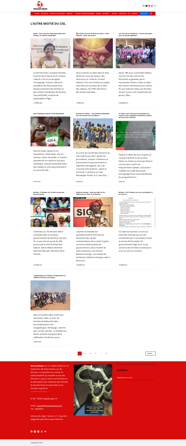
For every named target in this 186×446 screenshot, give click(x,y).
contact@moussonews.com (49, 405)
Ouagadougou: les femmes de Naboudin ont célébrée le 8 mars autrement (49, 276)
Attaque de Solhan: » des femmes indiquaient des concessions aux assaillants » (93, 114)
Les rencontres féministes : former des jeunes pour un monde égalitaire (135, 34)
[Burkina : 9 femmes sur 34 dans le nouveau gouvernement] (50, 212)
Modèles (69, 13)
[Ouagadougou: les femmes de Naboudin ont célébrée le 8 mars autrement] (50, 295)
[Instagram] (149, 6)
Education (44, 13)
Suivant (149, 353)
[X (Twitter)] (146, 6)
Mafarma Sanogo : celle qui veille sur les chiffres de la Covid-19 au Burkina (90, 193)
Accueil (37, 13)
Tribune (98, 13)
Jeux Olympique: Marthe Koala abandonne (48, 113)
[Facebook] (144, 6)
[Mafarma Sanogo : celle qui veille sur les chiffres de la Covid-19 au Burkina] (93, 212)
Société (114, 13)
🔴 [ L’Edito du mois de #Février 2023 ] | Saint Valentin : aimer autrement (92, 34)
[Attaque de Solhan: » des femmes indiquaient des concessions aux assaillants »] (93, 133)
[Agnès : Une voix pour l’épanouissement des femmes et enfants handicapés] (50, 53)
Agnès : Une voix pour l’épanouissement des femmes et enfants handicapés (49, 34)
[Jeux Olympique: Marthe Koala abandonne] (50, 131)
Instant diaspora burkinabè (84, 13)
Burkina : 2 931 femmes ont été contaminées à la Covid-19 (135, 193)
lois (129, 13)
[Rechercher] (151, 14)
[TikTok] (152, 6)
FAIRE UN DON (144, 13)
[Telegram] (154, 6)
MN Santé (106, 13)
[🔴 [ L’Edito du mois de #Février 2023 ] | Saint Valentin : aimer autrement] (93, 53)
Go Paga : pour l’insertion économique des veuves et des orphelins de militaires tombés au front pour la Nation (135, 115)
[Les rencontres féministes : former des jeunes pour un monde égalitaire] (135, 53)
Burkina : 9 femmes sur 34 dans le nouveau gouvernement (48, 193)
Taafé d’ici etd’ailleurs (57, 13)
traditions (122, 13)
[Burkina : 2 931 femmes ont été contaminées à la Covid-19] (135, 212)
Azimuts (134, 13)
